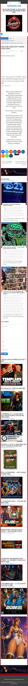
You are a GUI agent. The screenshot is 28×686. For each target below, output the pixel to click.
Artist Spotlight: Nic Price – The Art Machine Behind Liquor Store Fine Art (13, 247)
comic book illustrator (14, 305)
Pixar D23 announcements (18, 215)
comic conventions (7, 308)
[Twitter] (7, 152)
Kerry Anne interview (8, 311)
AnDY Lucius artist (10, 251)
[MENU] (1, 34)
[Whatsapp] (7, 156)
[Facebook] (3, 152)
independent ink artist (14, 256)
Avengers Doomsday (10, 208)
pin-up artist (13, 313)
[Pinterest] (19, 152)
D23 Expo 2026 (12, 210)
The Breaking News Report (7, 183)
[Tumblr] (11, 156)
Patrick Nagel (6, 313)
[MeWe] (23, 152)
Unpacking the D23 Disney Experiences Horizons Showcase (12, 204)
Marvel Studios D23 (7, 215)
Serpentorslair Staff (14, 51)
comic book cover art (14, 302)
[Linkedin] (15, 152)
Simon (17, 313)
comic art (8, 297)
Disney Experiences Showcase (11, 212)
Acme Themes (14, 683)
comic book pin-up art (17, 306)
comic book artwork (18, 299)
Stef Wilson (22, 313)
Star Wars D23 (6, 216)
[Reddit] (11, 152)
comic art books (15, 297)
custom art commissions (13, 253)
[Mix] (3, 156)
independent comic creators (17, 310)
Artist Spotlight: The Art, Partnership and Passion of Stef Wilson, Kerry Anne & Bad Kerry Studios (14, 293)
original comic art (17, 311)
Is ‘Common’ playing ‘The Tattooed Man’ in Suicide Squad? (21, 163)
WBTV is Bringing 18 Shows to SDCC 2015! (6, 162)
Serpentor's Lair (14, 5)
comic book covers (16, 303)
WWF (8, 52)
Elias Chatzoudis (17, 308)
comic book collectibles (9, 300)
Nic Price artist (13, 258)
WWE (6, 52)
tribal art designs (12, 259)
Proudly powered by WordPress (8, 682)
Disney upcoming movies (18, 213)
